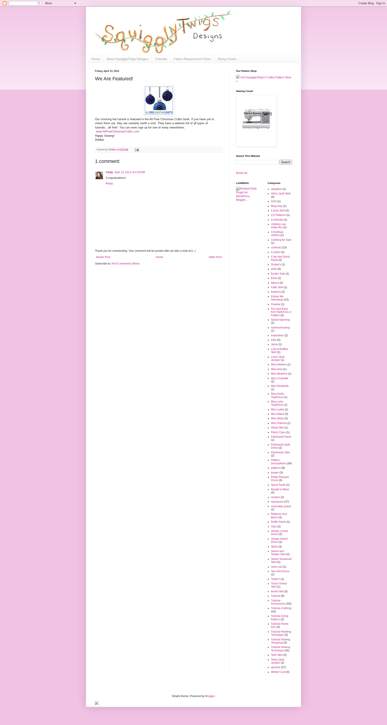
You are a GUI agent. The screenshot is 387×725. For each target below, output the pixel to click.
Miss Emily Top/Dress (277, 395)
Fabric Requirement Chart (192, 59)
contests (276, 247)
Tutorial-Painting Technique (281, 633)
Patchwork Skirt (280, 452)
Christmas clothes (277, 233)
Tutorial (275, 595)
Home (95, 59)
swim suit (276, 566)
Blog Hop (276, 206)
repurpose (277, 501)
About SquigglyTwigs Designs (127, 59)
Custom (275, 252)
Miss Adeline (278, 364)
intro (273, 339)
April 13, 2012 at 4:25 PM (129, 172)
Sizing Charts (226, 59)
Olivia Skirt (277, 427)
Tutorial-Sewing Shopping (280, 641)
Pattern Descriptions (278, 461)
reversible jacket (281, 506)
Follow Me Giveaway (277, 298)
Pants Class (278, 432)
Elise (274, 278)
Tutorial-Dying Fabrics (279, 617)
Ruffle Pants (278, 521)
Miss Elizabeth (280, 386)
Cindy (109, 172)
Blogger (210, 696)
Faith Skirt (277, 287)
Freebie (275, 304)
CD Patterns (278, 215)
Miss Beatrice (279, 373)
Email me (241, 173)
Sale (274, 526)
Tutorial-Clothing (281, 608)
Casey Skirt (278, 210)
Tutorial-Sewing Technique (280, 649)
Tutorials (161, 59)
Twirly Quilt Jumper (277, 661)
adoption (276, 189)
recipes (275, 497)
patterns (276, 467)
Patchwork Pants (281, 436)
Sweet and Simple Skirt (278, 553)
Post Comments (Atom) (126, 263)
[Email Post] (137, 149)
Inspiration (277, 335)
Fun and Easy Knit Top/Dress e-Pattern (281, 312)
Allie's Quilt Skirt (280, 193)
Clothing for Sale (281, 239)
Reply (109, 183)
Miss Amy (276, 369)
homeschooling (280, 327)
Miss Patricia (278, 423)
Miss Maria (277, 414)
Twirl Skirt (277, 655)
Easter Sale (278, 273)
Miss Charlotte (279, 378)
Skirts (274, 546)
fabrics (275, 282)
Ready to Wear (280, 489)
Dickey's (276, 264)
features (276, 291)
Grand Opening (280, 319)
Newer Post (103, 257)
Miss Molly (277, 418)
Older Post (215, 257)
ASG (274, 201)
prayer (275, 472)
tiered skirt (277, 591)
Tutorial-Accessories (278, 602)
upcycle (275, 667)
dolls (274, 269)
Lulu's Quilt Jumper (277, 358)
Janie (274, 344)
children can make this (278, 226)
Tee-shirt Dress (280, 571)
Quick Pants (278, 484)
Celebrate (277, 219)
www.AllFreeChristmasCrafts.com (117, 131)
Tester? (275, 579)
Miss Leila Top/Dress (277, 403)
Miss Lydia (277, 409)
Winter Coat (278, 672)
